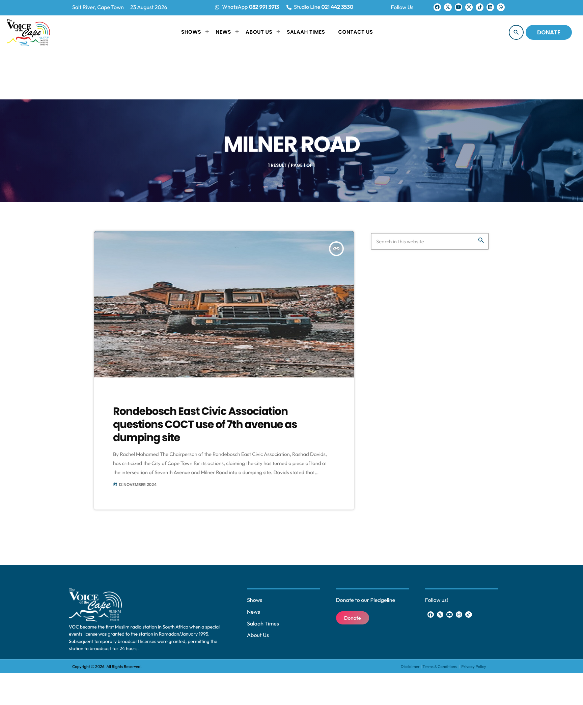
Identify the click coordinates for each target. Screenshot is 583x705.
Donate (548, 32)
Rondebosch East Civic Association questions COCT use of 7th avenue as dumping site (205, 424)
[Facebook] (437, 7)
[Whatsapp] (500, 7)
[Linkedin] (490, 7)
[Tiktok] (479, 7)
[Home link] (28, 32)
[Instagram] (469, 7)
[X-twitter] (447, 7)
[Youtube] (458, 7)
